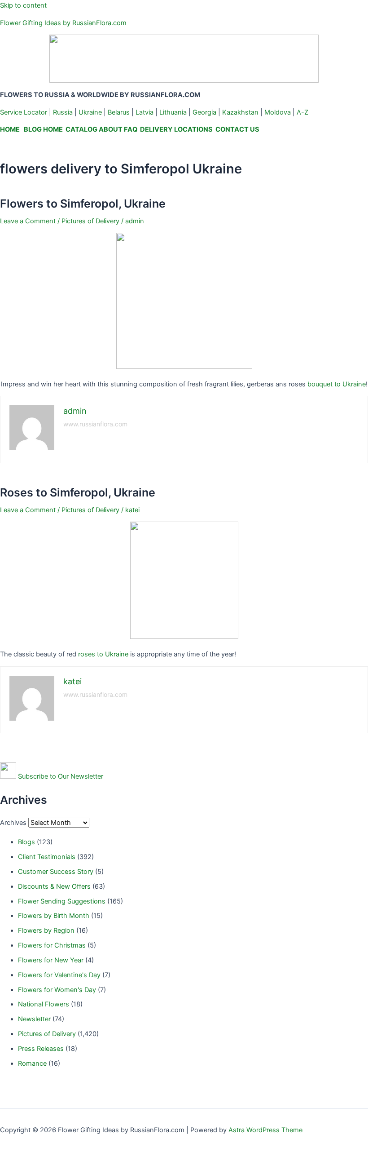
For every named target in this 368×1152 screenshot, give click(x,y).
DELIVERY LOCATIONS (176, 129)
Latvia (144, 112)
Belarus (119, 112)
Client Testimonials (46, 857)
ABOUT (111, 129)
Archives (13, 823)
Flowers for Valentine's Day (59, 975)
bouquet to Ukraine (336, 384)
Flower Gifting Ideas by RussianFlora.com (63, 23)
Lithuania (173, 112)
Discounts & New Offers (54, 886)
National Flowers (43, 1004)
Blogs (26, 842)
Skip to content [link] (23, 5)
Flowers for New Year (50, 960)
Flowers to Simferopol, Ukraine (83, 203)
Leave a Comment (28, 221)
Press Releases (41, 1049)
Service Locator (23, 112)
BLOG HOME (43, 129)
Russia (63, 112)
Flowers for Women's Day (57, 990)
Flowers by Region (46, 930)
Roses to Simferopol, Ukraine (77, 492)
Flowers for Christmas (52, 945)
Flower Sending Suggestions (61, 901)
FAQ (130, 129)
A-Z (302, 112)
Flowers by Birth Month (53, 916)
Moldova (277, 112)
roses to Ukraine (103, 654)
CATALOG (81, 129)
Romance (32, 1063)
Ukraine (90, 112)
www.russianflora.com (95, 424)
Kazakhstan (240, 112)
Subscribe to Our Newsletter (60, 776)
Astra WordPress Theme (265, 1130)
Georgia (204, 112)
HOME (10, 129)
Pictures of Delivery (90, 221)
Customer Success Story (55, 872)
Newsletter (34, 1019)
